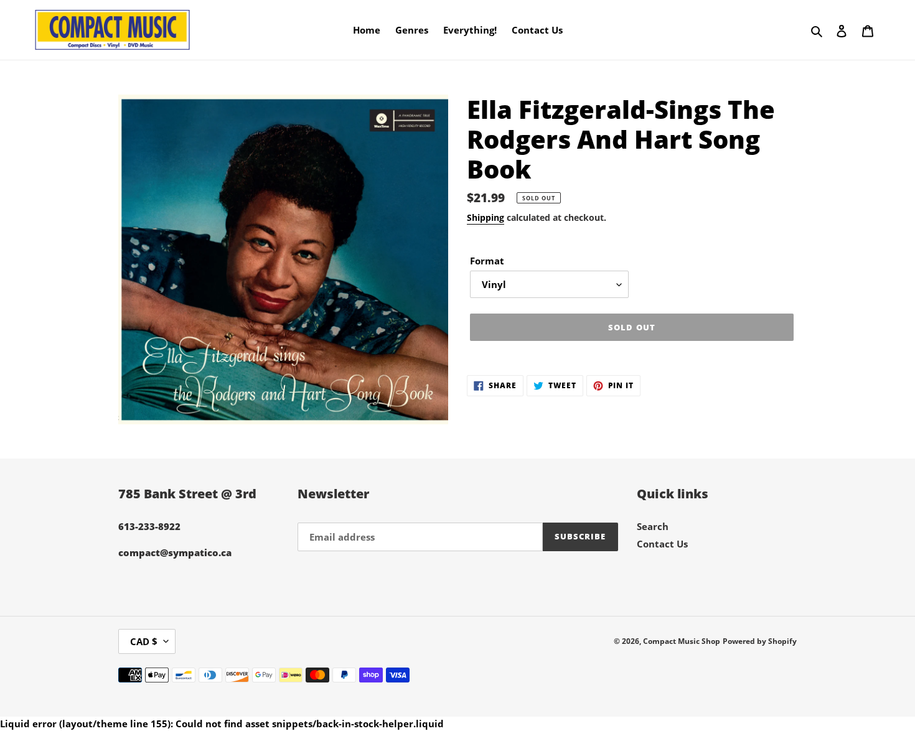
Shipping (485, 217)
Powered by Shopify (760, 641)
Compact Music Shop (681, 641)
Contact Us (662, 544)
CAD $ (143, 641)
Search (653, 526)
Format (487, 260)
